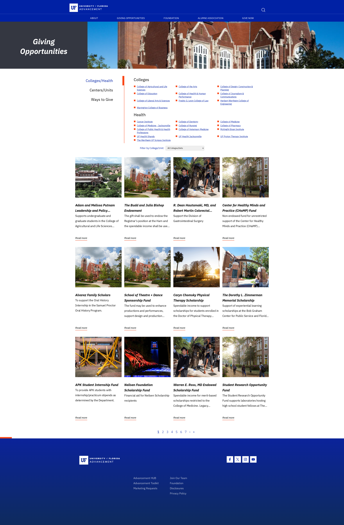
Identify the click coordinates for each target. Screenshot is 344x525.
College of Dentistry (188, 121)
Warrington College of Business (152, 107)
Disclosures (177, 488)
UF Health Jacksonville (190, 136)
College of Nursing (188, 125)
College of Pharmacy (230, 125)
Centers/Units (101, 90)
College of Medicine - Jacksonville (153, 125)
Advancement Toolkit (146, 483)
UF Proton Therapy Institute (234, 136)
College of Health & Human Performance (192, 95)
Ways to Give (102, 99)
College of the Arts (188, 86)
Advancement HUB (144, 478)
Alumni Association (210, 18)
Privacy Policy (178, 493)
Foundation (171, 18)
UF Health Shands (146, 136)
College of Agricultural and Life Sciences (152, 88)
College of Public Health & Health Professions (153, 131)
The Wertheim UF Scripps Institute (154, 140)
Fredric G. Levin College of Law (193, 100)
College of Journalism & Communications (232, 95)
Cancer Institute (145, 121)
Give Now (248, 18)
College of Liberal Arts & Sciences (153, 100)
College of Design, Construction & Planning (236, 88)
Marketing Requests (145, 488)
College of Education (147, 93)
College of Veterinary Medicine (194, 129)
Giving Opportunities (131, 18)
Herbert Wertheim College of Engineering (234, 102)
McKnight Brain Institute (232, 129)
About (94, 18)
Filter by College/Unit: (152, 148)
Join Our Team (178, 478)
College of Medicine (230, 121)
